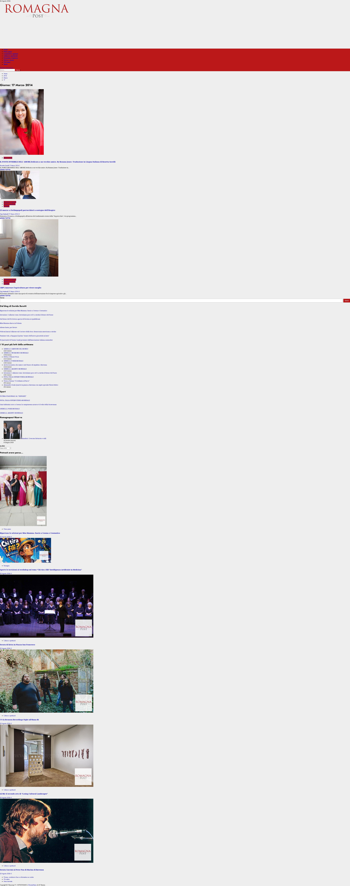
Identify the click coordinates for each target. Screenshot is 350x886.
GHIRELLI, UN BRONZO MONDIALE (16, 353)
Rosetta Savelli (4, 166)
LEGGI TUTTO (5, 170)
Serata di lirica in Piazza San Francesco (17, 644)
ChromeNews (32, 885)
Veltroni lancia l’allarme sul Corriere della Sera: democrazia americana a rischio (28, 332)
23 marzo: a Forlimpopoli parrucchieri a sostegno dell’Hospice (27, 210)
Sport (6, 64)
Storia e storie (9, 60)
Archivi (2, 446)
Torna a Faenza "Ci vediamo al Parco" (17, 381)
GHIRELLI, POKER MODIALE (13, 361)
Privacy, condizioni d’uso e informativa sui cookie (19, 877)
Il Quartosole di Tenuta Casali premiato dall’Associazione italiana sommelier (26, 340)
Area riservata (8, 881)
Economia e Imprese (11, 58)
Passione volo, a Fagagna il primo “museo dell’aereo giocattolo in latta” (24, 336)
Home (6, 50)
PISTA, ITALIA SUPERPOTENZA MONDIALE (19, 377)
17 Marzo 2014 (14, 166)
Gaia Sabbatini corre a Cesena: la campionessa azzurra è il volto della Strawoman (28, 405)
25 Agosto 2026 (5, 537)
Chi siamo (7, 62)
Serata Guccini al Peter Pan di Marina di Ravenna (22, 870)
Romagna (6, 206)
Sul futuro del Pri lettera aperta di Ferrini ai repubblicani (20, 319)
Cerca (2, 298)
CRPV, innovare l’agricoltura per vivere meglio (20, 287)
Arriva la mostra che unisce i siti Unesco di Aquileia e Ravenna (25, 365)
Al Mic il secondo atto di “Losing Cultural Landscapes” (24, 794)
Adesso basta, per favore (8, 327)
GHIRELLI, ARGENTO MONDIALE (15, 369)
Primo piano (8, 52)
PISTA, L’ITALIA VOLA (11, 357)
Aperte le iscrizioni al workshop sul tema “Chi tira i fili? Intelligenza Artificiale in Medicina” (41, 570)
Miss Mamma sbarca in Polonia (11, 323)
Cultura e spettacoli (10, 56)
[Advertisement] (175, 34)
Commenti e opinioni (11, 54)
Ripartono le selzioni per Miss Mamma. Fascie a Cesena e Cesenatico (23, 311)
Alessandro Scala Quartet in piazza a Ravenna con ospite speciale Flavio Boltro (31, 385)
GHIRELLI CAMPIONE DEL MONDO (16, 349)
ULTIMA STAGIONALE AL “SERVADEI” (13, 396)
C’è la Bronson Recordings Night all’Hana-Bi (19, 719)
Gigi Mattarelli (4, 214)
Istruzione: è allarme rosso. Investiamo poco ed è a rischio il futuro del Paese (26, 315)
